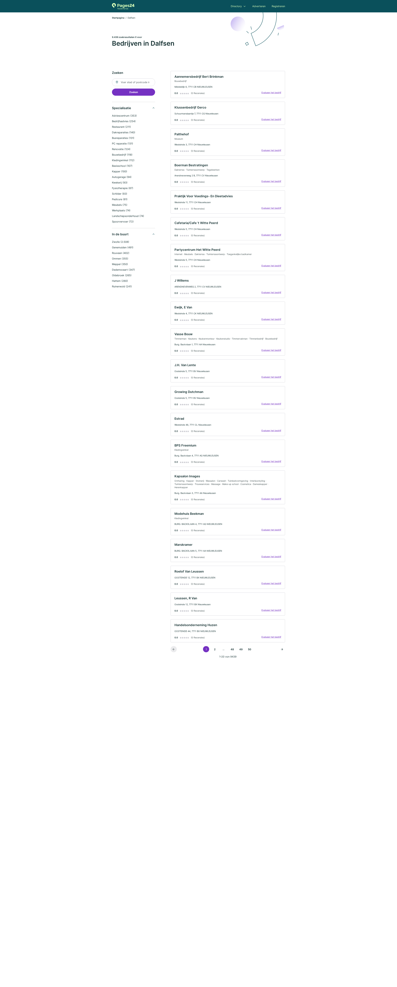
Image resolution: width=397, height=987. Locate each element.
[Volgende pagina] (282, 649)
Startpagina (118, 17)
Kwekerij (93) (119, 182)
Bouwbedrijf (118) (122, 154)
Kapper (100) (119, 171)
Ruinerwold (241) (122, 286)
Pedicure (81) (119, 199)
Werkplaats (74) (121, 210)
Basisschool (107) (122, 165)
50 (249, 649)
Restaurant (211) (121, 126)
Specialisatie (121, 108)
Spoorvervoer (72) (123, 221)
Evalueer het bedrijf (271, 92)
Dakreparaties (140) (123, 132)
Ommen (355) (120, 258)
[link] (228, 84)
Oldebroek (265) (122, 275)
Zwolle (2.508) (120, 241)
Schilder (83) (119, 193)
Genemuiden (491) (122, 247)
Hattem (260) (120, 280)
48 (232, 649)
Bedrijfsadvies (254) (124, 121)
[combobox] (133, 82)
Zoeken (133, 92)
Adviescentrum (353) (124, 115)
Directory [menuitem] (236, 6)
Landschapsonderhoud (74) (128, 216)
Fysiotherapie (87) (122, 188)
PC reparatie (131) (122, 143)
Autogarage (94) (122, 177)
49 (241, 649)
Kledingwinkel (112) (123, 160)
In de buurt (120, 234)
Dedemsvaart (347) (123, 269)
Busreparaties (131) (123, 137)
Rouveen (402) (120, 253)
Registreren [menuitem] (278, 6)
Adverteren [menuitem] (258, 6)
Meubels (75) (119, 204)
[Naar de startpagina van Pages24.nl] (123, 6)
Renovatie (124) (121, 149)
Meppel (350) (120, 264)
